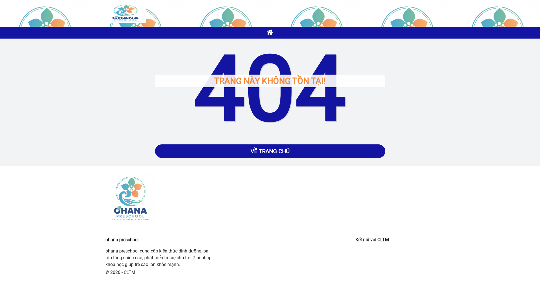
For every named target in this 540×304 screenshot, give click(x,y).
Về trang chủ (270, 151)
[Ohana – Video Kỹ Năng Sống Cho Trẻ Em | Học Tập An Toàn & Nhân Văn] (125, 13)
